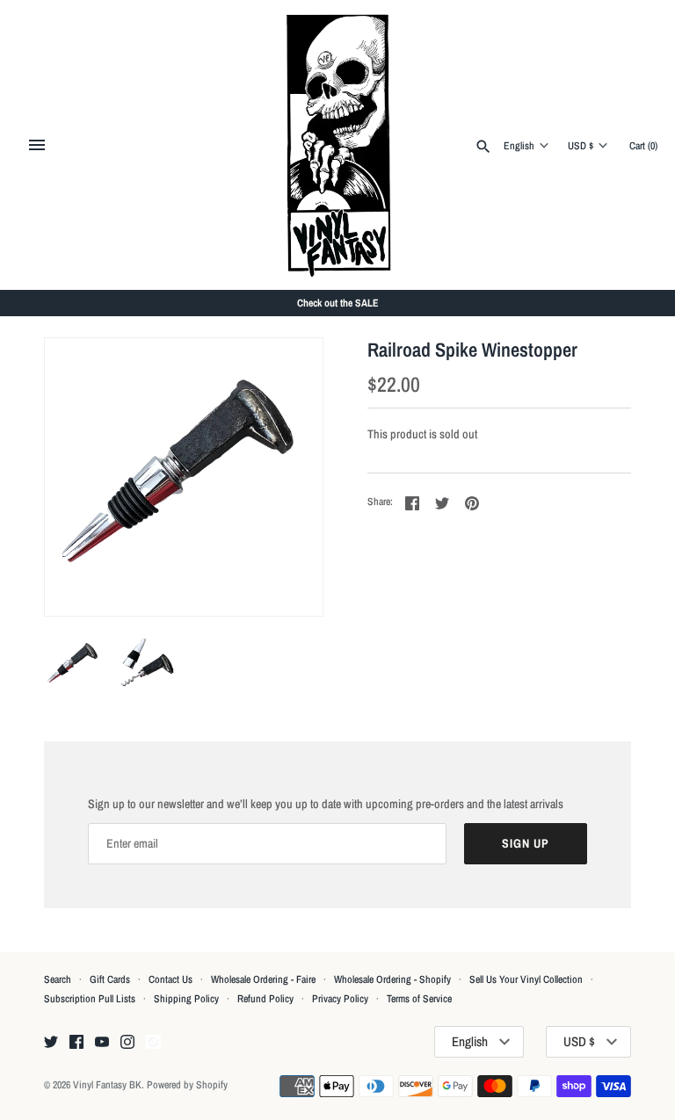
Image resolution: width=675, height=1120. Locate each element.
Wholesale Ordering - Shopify (392, 979)
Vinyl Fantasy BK (107, 1085)
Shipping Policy (186, 999)
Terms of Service (419, 999)
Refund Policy (265, 999)
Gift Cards (110, 979)
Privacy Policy (340, 999)
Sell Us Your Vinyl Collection (526, 979)
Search (57, 979)
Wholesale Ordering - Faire (263, 979)
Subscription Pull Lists (89, 999)
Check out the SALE (338, 303)
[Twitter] (51, 1042)
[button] (285, 477)
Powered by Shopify (187, 1085)
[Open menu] (37, 145)
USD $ (580, 146)
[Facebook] (76, 1042)
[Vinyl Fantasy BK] (338, 144)
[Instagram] (127, 1042)
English (519, 146)
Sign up (525, 843)
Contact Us (170, 979)
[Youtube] (102, 1042)
